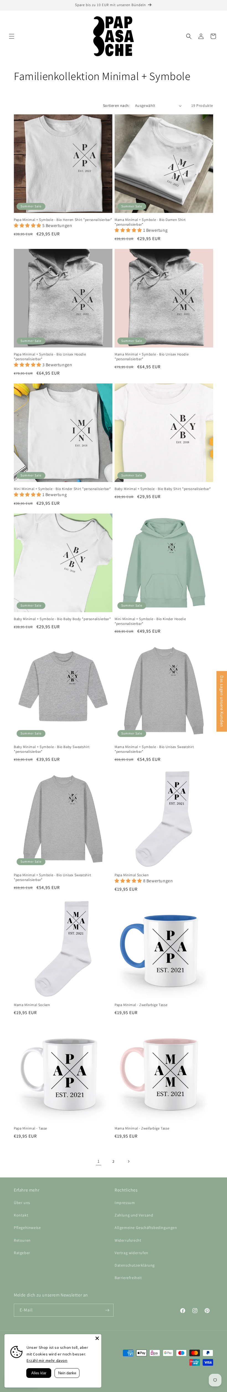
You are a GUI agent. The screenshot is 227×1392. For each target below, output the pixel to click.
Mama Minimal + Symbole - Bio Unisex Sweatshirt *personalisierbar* (154, 749)
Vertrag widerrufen (131, 1252)
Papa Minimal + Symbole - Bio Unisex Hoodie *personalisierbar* (50, 356)
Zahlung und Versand (134, 1215)
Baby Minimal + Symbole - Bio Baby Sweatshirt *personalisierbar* (51, 749)
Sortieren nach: (116, 105)
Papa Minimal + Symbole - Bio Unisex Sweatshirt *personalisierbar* (52, 877)
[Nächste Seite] (128, 1161)
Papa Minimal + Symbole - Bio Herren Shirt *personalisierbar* (63, 220)
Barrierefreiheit (128, 1277)
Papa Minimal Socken (132, 875)
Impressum (125, 1202)
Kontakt (21, 1215)
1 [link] (98, 1161)
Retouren (22, 1240)
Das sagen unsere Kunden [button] (222, 701)
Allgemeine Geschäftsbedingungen (146, 1227)
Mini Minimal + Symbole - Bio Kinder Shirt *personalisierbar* (62, 489)
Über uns (22, 1202)
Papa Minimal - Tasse (30, 1128)
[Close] (97, 1338)
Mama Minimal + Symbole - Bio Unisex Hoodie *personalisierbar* (152, 356)
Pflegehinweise (27, 1227)
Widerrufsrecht (128, 1240)
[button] (12, 36)
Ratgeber (22, 1252)
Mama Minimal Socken (32, 1005)
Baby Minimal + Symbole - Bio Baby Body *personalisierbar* (62, 619)
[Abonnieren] (107, 1310)
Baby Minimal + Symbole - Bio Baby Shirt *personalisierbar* (163, 489)
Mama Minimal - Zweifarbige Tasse (142, 1128)
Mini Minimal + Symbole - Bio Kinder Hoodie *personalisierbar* (150, 621)
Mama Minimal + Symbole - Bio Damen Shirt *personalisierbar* (150, 222)
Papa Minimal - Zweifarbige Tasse (141, 1005)
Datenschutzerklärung (135, 1265)
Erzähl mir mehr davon (47, 1360)
